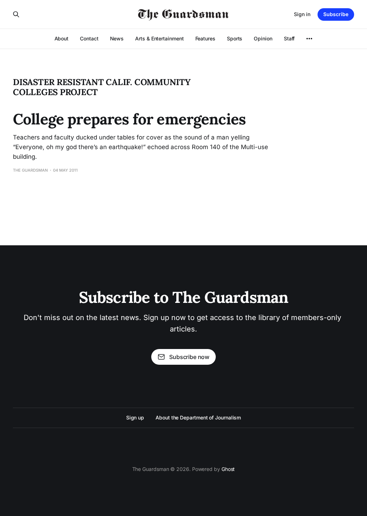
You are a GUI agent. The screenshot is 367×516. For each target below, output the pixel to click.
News (117, 38)
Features (205, 38)
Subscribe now (189, 356)
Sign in (302, 14)
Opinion (263, 38)
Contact (89, 38)
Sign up (135, 417)
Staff (289, 38)
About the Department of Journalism (198, 417)
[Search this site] (16, 14)
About (61, 38)
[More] (309, 38)
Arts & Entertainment (159, 38)
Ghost (228, 469)
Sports (235, 38)
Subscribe (335, 14)
